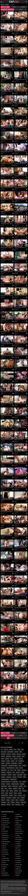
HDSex (15, 57)
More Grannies (19, 833)
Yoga (23, 804)
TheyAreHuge (3, 129)
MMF (2, 788)
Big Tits (23, 754)
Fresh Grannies (6, 820)
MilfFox (2, 69)
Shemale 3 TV (6, 837)
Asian (19, 749)
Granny (22, 772)
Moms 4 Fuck (19, 820)
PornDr (2, 141)
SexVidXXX (3, 165)
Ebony (17, 767)
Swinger (8, 800)
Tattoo (17, 800)
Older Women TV (19, 831)
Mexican (20, 786)
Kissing (24, 781)
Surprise (22, 797)
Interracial (20, 777)
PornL (15, 117)
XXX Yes (4, 845)
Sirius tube (18, 856)
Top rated (23, 6)
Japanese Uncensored (5, 781)
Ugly (8, 802)
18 (1, 749)
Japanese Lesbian (5, 779)
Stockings (9, 797)
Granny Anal (3, 774)
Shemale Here (19, 839)
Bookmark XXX (6, 818)
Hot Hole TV (18, 862)
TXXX (2, 153)
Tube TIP (4, 816)
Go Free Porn (5, 852)
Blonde (14, 756)
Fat (8, 770)
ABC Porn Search (6, 841)
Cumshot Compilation (13, 765)
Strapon (14, 797)
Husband (3, 777)
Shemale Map (19, 816)
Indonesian (9, 777)
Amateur (11, 749)
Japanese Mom (13, 779)
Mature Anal (15, 786)
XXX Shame (18, 824)
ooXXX (15, 141)
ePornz (4, 856)
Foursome (24, 770)
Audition (16, 751)
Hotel (25, 774)
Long (21, 9)
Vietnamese (23, 802)
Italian (24, 777)
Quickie (10, 793)
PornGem (2, 21)
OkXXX (15, 45)
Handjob (9, 774)
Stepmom (3, 797)
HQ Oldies (18, 843)
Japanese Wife (15, 781)
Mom (6, 788)
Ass (22, 749)
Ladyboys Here (6, 858)
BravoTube (2, 177)
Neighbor (15, 788)
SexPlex (2, 249)
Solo (24, 795)
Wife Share (18, 804)
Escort (21, 767)
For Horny (5, 866)
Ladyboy (3, 783)
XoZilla (15, 201)
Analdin (2, 105)
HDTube (15, 21)
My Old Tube (18, 837)
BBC (20, 751)
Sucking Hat (5, 873)
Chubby (8, 761)
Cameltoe (16, 758)
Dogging (3, 767)
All (7, 9)
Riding (15, 793)
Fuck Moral (18, 866)
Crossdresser (14, 763)
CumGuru (5, 814)
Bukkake (7, 758)
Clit (16, 761)
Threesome (3, 802)
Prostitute (24, 790)
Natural (10, 788)
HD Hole (4, 847)
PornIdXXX (3, 189)
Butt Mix (18, 854)
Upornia (2, 57)
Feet (11, 770)
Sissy (15, 795)
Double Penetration (10, 767)
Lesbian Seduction (15, 783)
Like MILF (18, 814)
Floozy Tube (18, 829)
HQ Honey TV (5, 835)
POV (20, 790)
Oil (23, 788)
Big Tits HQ (5, 833)
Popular (5, 6)
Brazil (23, 756)
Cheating (3, 761)
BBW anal (3, 754)
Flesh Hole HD (19, 870)
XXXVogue (16, 345)
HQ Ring (18, 875)
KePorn (15, 309)
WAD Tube (18, 868)
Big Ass (13, 754)
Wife (13, 804)
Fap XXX (14, 2)
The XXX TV (5, 839)
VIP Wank (18, 858)
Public (2, 793)
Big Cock (19, 754)
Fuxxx (2, 309)
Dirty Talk (24, 765)
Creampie (8, 763)
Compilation (21, 761)
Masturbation (4, 786)
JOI (20, 781)
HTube (4, 870)
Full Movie (3, 772)
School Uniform (4, 795)
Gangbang (9, 772)
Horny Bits (18, 850)
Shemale (11, 795)
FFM (15, 770)
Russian (19, 793)
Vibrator (17, 802)
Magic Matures (6, 875)
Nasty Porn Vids (6, 860)
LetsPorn (2, 297)
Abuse (21, 893)
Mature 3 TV (5, 824)
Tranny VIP (18, 860)
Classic (12, 761)
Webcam (8, 804)
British (2, 758)
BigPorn (18, 822)
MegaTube (16, 129)
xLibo (17, 818)
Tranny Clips (5, 831)
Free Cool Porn (6, 854)
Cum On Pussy (4, 765)
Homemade (19, 774)
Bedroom (9, 754)
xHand (15, 189)
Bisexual (3, 756)
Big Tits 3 (18, 847)
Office (20, 788)
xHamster (2, 33)
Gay (13, 772)
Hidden (14, 774)
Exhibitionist (3, 770)
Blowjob (18, 756)
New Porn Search (6, 822)
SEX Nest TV (5, 850)
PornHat (15, 33)
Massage (22, 783)
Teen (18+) (22, 800)
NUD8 (4, 829)
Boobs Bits (18, 873)
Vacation (12, 802)
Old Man (3, 790)
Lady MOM (18, 845)
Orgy (7, 790)
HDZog (15, 165)
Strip (18, 797)
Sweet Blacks (5, 864)
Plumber (15, 790)
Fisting (19, 770)
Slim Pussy (18, 852)
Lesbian (8, 783)
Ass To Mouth (10, 751)
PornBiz (18, 835)
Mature (9, 786)
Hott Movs (18, 841)
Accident (6, 749)
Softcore (20, 795)
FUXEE (4, 868)
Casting (20, 758)
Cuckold (20, 763)
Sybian (12, 800)
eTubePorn (18, 827)
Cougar (2, 763)
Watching (3, 804)
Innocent (14, 777)
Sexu (15, 261)
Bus (11, 758)
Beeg (2, 45)
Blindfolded (8, 756)
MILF (25, 786)
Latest (14, 6)
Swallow (3, 800)
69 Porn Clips (19, 864)
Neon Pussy (5, 843)
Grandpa (17, 772)
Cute (20, 765)
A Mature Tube (6, 827)
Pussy (6, 793)
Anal (15, 749)
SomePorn (3, 93)
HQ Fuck (4, 862)
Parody (11, 790)
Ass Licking (3, 751)
